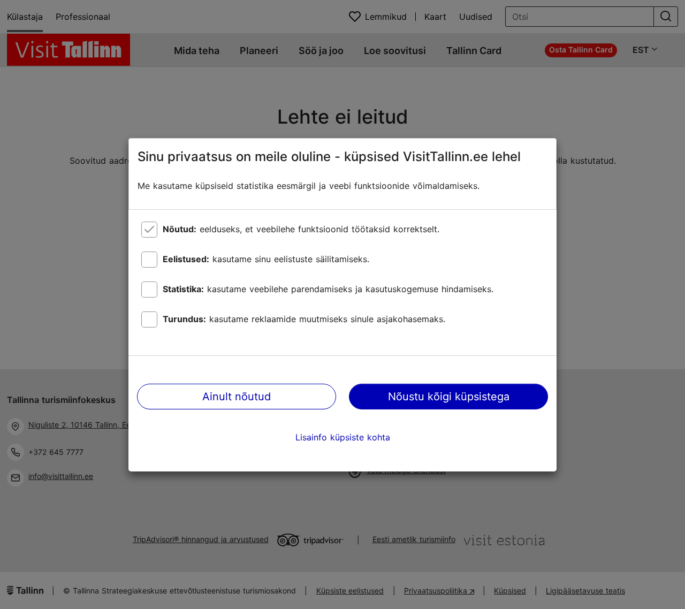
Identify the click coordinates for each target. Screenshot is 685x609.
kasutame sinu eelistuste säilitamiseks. (266, 259)
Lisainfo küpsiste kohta (342, 437)
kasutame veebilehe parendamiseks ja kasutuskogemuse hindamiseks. (328, 289)
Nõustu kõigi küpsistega (448, 396)
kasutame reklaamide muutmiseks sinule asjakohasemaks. (304, 319)
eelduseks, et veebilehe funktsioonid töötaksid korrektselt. (301, 229)
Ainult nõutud (236, 396)
